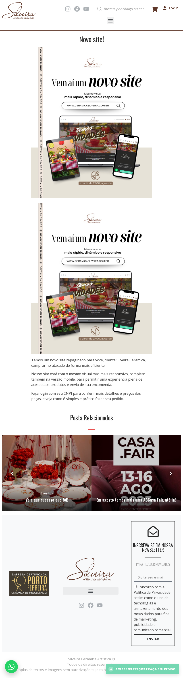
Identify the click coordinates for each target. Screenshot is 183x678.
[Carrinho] (155, 9)
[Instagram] (68, 9)
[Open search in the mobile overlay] (121, 8)
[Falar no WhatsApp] (11, 666)
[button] (110, 20)
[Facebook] (77, 9)
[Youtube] (86, 9)
